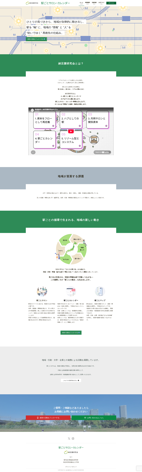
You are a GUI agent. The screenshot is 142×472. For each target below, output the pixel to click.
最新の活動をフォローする (36, 39)
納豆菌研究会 (69, 470)
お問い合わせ (111, 3)
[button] (71, 380)
